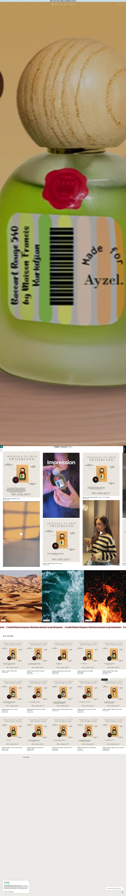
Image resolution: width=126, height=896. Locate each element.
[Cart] (122, 4)
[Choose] (37, 495)
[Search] (115, 4)
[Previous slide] (2, 654)
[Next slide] (121, 509)
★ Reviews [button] (124, 449)
